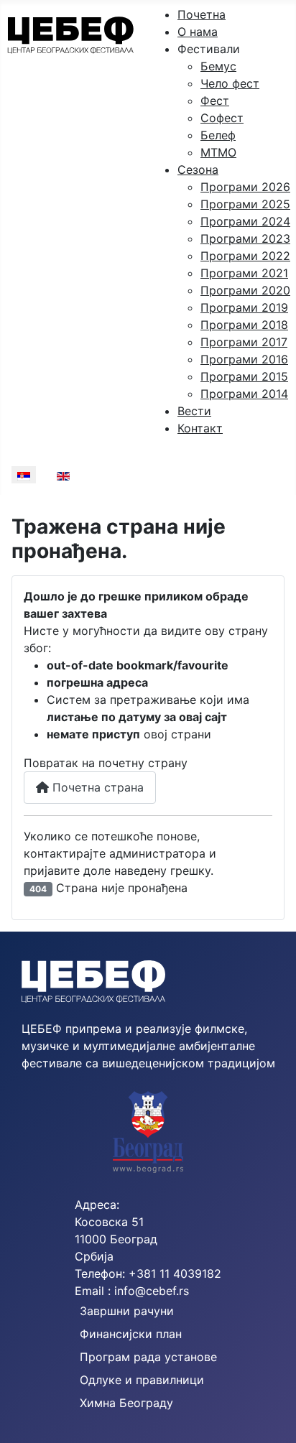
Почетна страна (96, 787)
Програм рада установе (148, 1357)
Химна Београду (126, 1403)
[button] (208, 49)
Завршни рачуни (127, 1311)
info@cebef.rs (151, 1291)
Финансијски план (131, 1334)
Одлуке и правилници (142, 1380)
